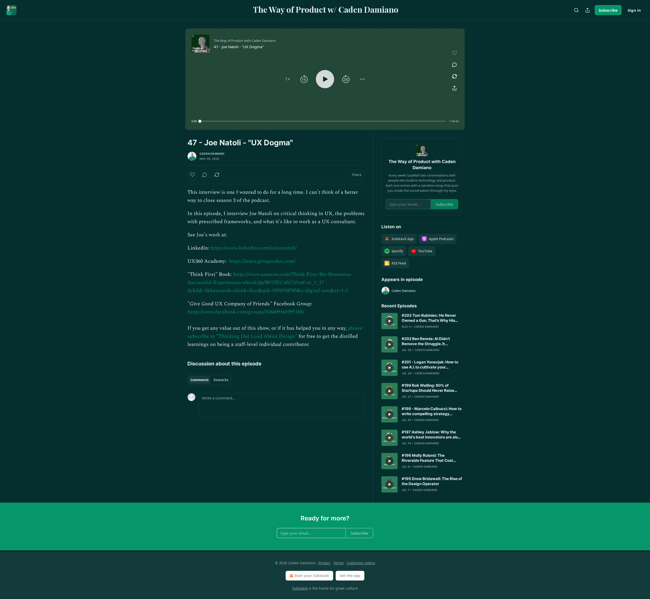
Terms (338, 562)
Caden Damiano (212, 153)
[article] (422, 321)
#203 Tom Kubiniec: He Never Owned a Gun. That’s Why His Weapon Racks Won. (429, 318)
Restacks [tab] (221, 380)
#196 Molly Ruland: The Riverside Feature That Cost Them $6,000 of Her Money (427, 458)
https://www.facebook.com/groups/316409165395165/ (245, 312)
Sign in (634, 10)
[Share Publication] (587, 10)
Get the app (350, 575)
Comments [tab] (199, 380)
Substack (299, 588)
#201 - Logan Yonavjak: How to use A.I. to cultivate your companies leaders (430, 365)
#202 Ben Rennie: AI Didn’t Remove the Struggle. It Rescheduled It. (426, 341)
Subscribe (608, 10)
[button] (287, 79)
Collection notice (361, 562)
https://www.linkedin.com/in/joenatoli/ (253, 248)
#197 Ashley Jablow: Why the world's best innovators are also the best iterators (431, 435)
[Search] (576, 10)
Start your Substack (311, 575)
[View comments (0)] (454, 64)
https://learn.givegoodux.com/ (262, 261)
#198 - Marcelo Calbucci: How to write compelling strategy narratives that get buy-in (432, 411)
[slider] (322, 121)
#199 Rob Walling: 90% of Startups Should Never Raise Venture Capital (428, 388)
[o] (389, 321)
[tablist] (209, 380)
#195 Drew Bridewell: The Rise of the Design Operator (432, 481)
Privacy (324, 562)
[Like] (192, 175)
